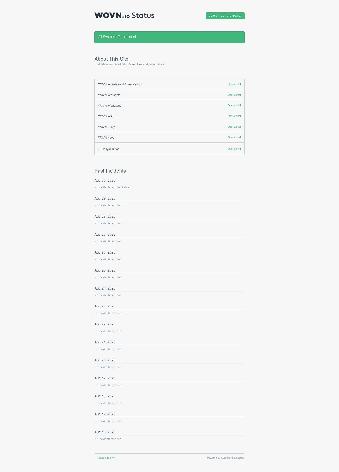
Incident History (104, 457)
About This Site (111, 58)
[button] (225, 15)
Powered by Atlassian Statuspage (226, 457)
